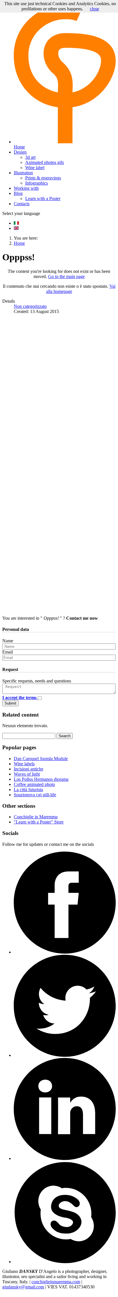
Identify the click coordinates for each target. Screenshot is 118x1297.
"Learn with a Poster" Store (39, 821)
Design (20, 152)
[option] (16, 223)
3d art (30, 157)
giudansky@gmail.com (23, 1286)
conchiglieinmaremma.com (56, 1281)
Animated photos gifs (44, 162)
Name (7, 640)
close (94, 8)
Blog (18, 193)
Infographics (36, 183)
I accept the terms (20, 697)
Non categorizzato (30, 306)
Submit (10, 703)
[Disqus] (59, 390)
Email (7, 652)
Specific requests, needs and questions (36, 680)
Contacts (22, 203)
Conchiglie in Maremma (36, 816)
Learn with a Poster (42, 198)
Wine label (34, 167)
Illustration (23, 172)
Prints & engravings (43, 177)
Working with (26, 188)
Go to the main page (66, 276)
